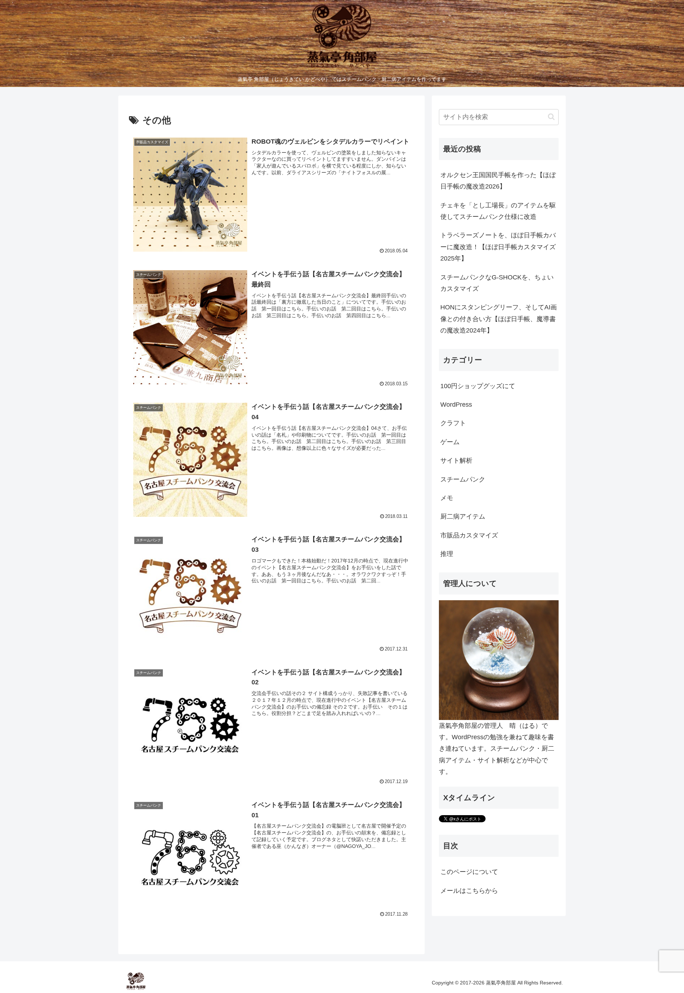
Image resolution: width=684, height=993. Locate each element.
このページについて (469, 871)
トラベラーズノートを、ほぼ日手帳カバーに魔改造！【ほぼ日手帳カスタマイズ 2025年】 (499, 247)
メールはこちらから (469, 890)
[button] (551, 117)
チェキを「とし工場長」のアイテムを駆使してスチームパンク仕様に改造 (498, 211)
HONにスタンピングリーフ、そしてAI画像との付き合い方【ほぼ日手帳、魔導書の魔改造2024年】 (498, 319)
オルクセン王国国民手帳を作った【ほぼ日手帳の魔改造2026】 (498, 180)
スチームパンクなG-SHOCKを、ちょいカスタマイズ (497, 283)
